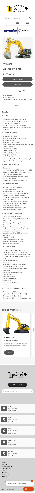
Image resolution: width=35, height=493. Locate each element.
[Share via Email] (10, 74)
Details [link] (9, 352)
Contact (4, 476)
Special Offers (6, 468)
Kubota (4, 464)
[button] (7, 23)
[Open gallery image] (17, 48)
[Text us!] (28, 489)
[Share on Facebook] (3, 74)
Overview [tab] (17, 105)
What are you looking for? (12, 18)
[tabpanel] (17, 48)
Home (4, 462)
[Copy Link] (14, 74)
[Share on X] (7, 74)
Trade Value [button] (17, 84)
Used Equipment (7, 466)
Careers (4, 472)
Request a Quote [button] (17, 79)
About (4, 470)
